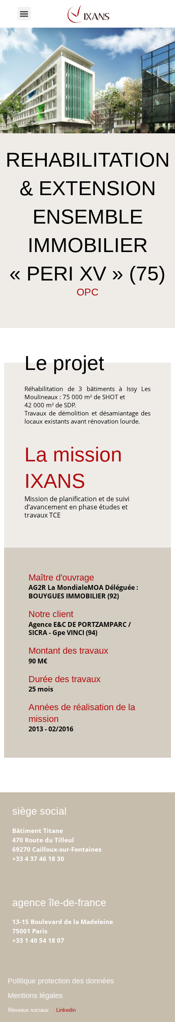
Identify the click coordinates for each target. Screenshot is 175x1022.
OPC (87, 292)
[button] (24, 13)
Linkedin (66, 1010)
